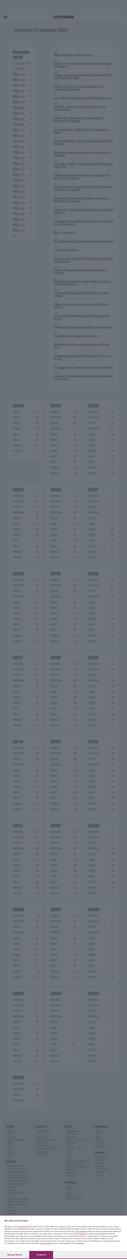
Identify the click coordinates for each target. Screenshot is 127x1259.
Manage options (14, 1255)
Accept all (41, 1255)
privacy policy (46, 1243)
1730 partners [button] (21, 1226)
